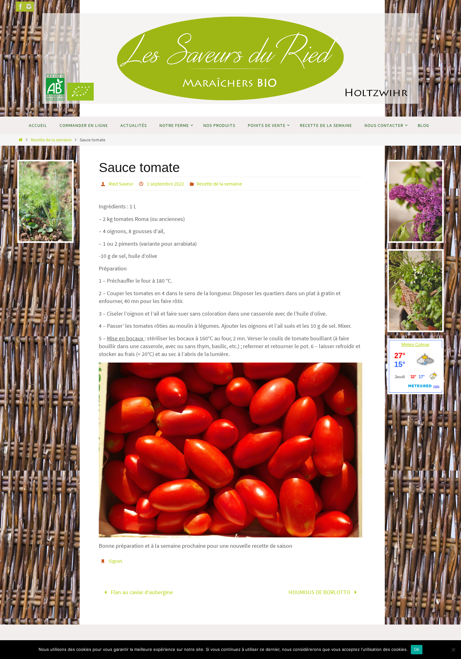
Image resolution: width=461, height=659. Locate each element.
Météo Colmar (415, 344)
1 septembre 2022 (165, 183)
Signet (115, 561)
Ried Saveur (121, 183)
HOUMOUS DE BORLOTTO (320, 592)
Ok (417, 649)
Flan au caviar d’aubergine (141, 592)
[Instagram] (29, 7)
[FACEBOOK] (21, 7)
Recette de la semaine (51, 140)
